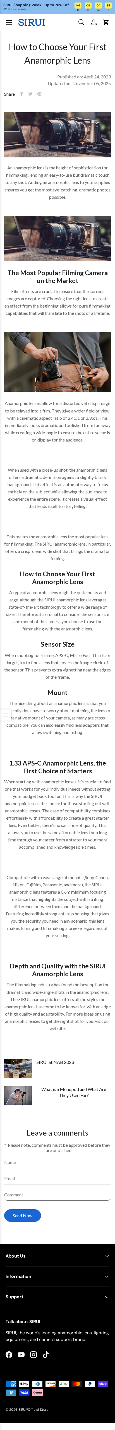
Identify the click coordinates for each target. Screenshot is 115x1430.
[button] (106, 22)
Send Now (22, 1215)
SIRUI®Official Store (33, 1409)
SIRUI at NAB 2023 (55, 1062)
